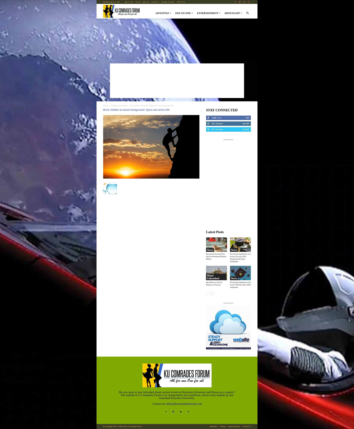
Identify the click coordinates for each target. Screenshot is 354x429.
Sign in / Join (129, 2)
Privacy (223, 426)
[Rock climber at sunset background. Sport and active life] (151, 178)
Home (105, 105)
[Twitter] (249, 2)
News (210, 249)
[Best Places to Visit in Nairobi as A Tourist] (216, 273)
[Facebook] (235, 2)
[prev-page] (207, 293)
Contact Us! (155, 2)
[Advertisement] (177, 39)
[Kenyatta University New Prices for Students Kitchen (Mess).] (216, 244)
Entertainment (207, 13)
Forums (138, 2)
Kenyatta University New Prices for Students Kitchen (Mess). (216, 256)
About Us (146, 2)
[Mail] (244, 2)
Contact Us (246, 426)
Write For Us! (181, 2)
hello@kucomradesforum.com (184, 403)
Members (213, 426)
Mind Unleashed (213, 277)
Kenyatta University (168, 2)
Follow (245, 124)
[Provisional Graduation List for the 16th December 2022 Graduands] (240, 273)
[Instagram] (240, 2)
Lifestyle (162, 13)
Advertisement (234, 426)
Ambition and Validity (119, 105)
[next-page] (212, 293)
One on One (183, 13)
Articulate (232, 13)
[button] (247, 13)
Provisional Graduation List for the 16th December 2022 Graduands (240, 284)
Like (247, 118)
